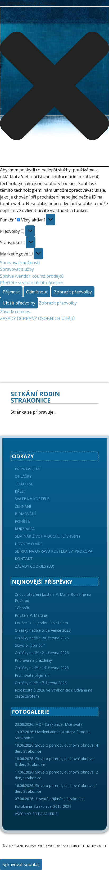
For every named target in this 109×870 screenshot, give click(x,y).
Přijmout (11, 292)
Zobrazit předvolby (73, 292)
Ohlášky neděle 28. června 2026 (42, 637)
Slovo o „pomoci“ (30, 645)
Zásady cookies (15, 312)
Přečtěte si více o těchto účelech (31, 283)
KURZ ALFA (25, 528)
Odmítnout (37, 292)
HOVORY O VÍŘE (29, 543)
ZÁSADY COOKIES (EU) (34, 566)
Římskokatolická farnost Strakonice (54, 335)
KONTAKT (24, 558)
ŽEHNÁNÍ (23, 506)
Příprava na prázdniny (33, 660)
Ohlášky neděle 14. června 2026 (42, 667)
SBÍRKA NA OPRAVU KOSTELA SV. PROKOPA (53, 551)
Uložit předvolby (19, 303)
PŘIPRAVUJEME (28, 468)
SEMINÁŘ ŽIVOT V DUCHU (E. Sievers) (47, 536)
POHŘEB (22, 521)
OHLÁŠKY (23, 476)
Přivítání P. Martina (31, 615)
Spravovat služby (17, 269)
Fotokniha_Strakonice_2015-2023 (43, 806)
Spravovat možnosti (20, 262)
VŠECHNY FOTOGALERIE (36, 813)
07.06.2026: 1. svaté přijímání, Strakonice (49, 798)
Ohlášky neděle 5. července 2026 (43, 630)
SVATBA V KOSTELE (32, 498)
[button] (54, 87)
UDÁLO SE (24, 483)
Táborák (22, 607)
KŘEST (20, 491)
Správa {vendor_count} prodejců (32, 276)
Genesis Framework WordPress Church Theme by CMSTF (61, 846)
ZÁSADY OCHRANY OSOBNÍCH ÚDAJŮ (37, 318)
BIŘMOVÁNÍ (25, 513)
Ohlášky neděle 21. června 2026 (42, 652)
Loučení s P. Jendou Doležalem (41, 622)
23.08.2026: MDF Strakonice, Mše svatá (49, 724)
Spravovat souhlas (21, 864)
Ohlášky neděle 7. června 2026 (41, 682)
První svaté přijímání (32, 675)
